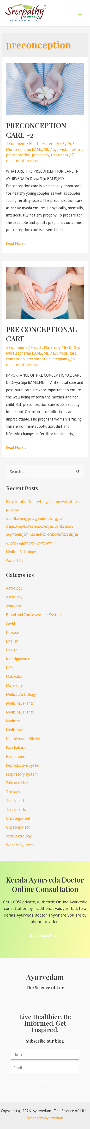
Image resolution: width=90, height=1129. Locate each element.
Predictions (15, 756)
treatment (59, 155)
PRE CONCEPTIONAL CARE (41, 333)
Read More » (16, 243)
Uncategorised (18, 818)
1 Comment (16, 143)
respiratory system (22, 774)
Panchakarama (18, 747)
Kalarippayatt (17, 658)
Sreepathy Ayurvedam (45, 1118)
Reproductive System (24, 765)
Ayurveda (13, 605)
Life (9, 667)
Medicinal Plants (20, 703)
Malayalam (15, 676)
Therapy (13, 791)
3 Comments (16, 347)
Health (35, 143)
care (72, 353)
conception (15, 359)
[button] (45, 935)
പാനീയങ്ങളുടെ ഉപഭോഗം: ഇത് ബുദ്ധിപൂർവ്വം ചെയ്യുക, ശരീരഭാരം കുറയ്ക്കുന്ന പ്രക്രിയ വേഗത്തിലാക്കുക (42, 526)
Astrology (14, 588)
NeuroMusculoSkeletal (25, 738)
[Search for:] (45, 471)
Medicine (13, 721)
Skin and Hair (17, 782)
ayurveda (60, 149)
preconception (18, 155)
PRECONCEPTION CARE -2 (36, 130)
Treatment (15, 800)
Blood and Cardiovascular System (34, 614)
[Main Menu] (79, 13)
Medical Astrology (21, 551)
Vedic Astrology (19, 836)
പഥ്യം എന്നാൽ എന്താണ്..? (30, 543)
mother (75, 149)
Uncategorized (18, 827)
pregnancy (40, 155)
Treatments (16, 809)
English (12, 641)
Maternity (50, 143)
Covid (10, 623)
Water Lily (14, 560)
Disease (12, 632)
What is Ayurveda (20, 845)
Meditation (15, 729)
